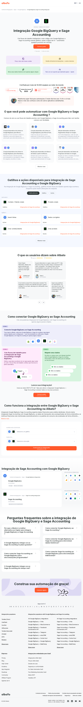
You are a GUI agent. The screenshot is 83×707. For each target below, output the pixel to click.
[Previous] (39, 302)
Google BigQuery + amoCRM (37, 635)
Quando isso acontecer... (13, 427)
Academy (4, 666)
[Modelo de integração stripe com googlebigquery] (69, 132)
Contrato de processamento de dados (71, 693)
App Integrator (6, 669)
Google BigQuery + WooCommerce (39, 624)
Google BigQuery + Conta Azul (37, 638)
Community (5, 675)
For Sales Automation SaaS (35, 669)
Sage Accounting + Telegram (66, 632)
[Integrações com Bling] (79, 498)
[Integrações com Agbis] (79, 494)
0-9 (11, 606)
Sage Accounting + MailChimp (66, 644)
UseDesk (4, 622)
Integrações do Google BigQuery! (30, 222)
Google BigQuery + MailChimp (37, 644)
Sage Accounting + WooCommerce (68, 624)
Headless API (32, 678)
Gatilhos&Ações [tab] (33, 193)
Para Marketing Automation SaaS (37, 672)
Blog (3, 661)
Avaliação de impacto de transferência (52, 695)
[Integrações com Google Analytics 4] (70, 480)
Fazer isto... (9, 437)
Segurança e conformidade (35, 666)
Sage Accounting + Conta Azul (66, 638)
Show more (5, 644)
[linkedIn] (72, 701)
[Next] (43, 302)
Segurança (67, 695)
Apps (15, 9)
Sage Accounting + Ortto (64, 621)
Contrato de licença (41, 693)
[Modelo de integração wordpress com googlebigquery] (41, 132)
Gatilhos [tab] (44, 193)
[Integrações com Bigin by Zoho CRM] (75, 498)
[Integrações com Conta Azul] (66, 494)
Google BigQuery (22, 9)
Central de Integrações (7, 9)
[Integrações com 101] (70, 494)
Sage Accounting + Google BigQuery (68, 641)
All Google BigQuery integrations (38, 618)
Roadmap (4, 672)
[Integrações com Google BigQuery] (70, 475)
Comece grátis (41, 46)
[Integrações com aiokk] (66, 498)
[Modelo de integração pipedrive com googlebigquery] (14, 132)
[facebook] (68, 701)
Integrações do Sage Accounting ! (30, 207)
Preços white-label (33, 661)
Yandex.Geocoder (7, 631)
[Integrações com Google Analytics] (66, 480)
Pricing (3, 658)
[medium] (79, 701)
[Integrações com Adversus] (75, 494)
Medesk (4, 640)
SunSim (4, 625)
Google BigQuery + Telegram (37, 632)
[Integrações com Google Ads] (66, 475)
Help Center (5, 663)
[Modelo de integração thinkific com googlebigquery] (69, 153)
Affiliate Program (6, 678)
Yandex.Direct (6, 619)
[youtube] (75, 701)
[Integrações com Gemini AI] (79, 475)
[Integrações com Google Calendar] (75, 480)
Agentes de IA (6, 680)
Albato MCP (31, 675)
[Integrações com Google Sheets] (75, 475)
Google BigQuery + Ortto (36, 621)
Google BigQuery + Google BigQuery (39, 641)
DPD (3, 637)
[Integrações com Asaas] (70, 498)
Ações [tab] (52, 193)
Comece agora (41, 590)
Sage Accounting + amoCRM (66, 635)
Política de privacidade (54, 693)
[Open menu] (79, 3)
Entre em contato (77, 695)
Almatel (4, 634)
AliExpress (5, 628)
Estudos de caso (33, 663)
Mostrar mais (41, 166)
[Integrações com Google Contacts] (79, 480)
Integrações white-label (34, 658)
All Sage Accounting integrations (67, 618)
